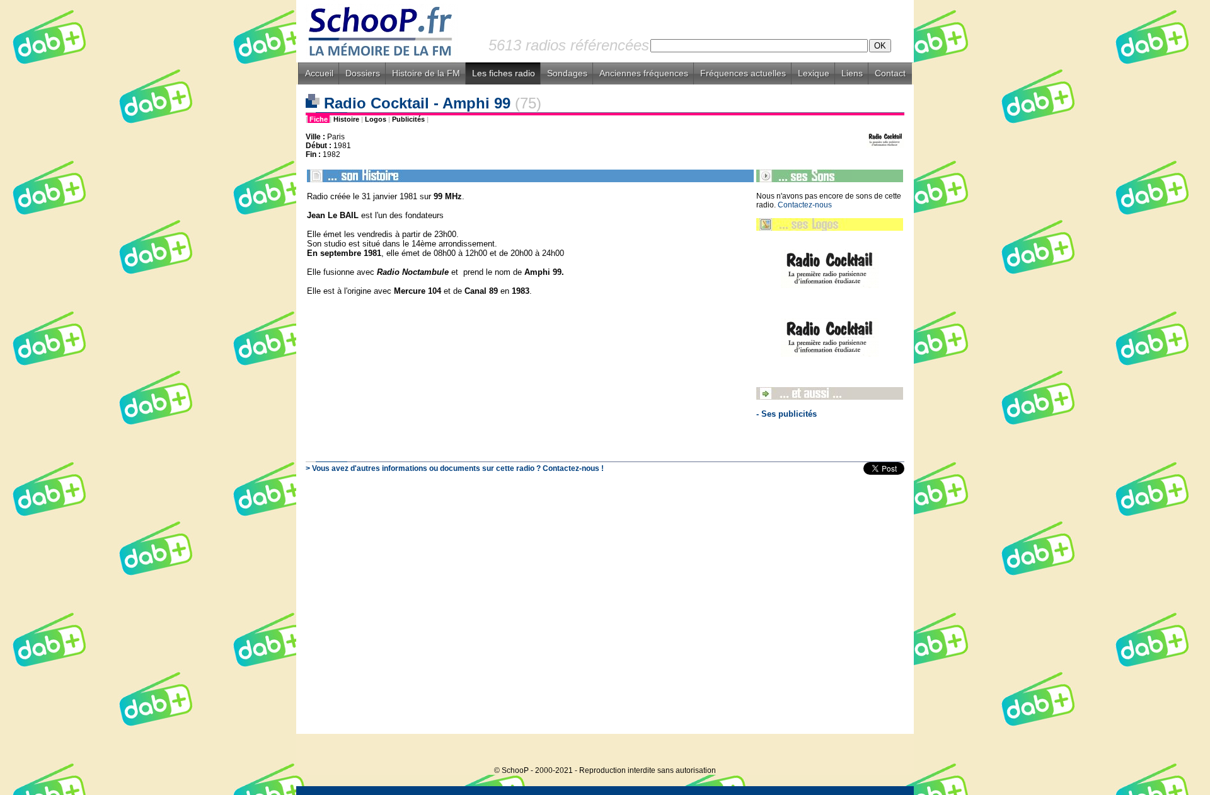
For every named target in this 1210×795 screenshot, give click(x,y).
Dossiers (362, 73)
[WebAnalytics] (888, 751)
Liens (852, 73)
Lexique (813, 73)
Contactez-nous (805, 204)
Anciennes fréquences (643, 73)
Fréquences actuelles (743, 73)
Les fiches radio (503, 73)
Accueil (319, 73)
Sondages (567, 73)
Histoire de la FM (426, 73)
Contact (890, 73)
